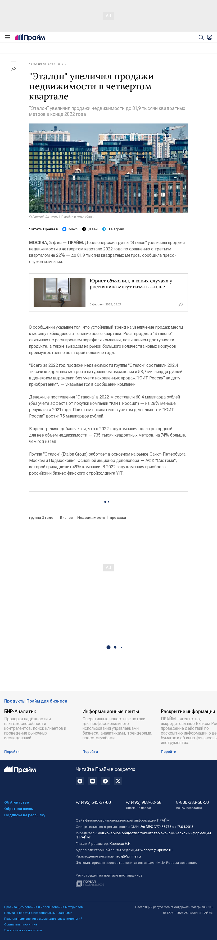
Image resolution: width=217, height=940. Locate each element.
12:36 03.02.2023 (42, 64)
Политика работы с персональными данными (38, 913)
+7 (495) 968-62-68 (143, 805)
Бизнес (66, 517)
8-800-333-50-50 (192, 805)
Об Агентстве (16, 802)
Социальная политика (20, 924)
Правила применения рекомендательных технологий (43, 918)
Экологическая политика (23, 930)
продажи (118, 517)
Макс (73, 229)
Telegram (116, 229)
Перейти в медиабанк (77, 216)
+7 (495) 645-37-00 (93, 802)
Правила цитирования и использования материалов (43, 907)
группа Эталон (42, 517)
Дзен (93, 229)
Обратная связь (18, 808)
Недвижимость (91, 517)
